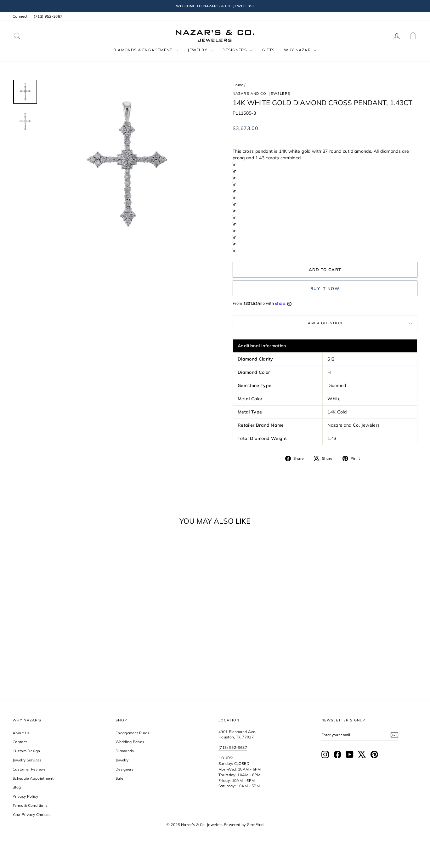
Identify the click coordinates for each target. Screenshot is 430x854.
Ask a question (325, 323)
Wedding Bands (130, 741)
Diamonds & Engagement (143, 50)
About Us (21, 733)
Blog (17, 787)
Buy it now (325, 288)
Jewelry (198, 50)
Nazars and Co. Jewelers (261, 93)
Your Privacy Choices (31, 814)
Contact (20, 741)
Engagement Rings (133, 733)
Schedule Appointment (33, 778)
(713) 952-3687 (48, 16)
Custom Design (26, 751)
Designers (235, 50)
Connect (20, 16)
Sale (119, 778)
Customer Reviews (29, 769)
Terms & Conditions (30, 805)
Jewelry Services (27, 760)
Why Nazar (298, 50)
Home (238, 85)
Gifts (268, 50)
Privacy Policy (25, 796)
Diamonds (125, 751)
